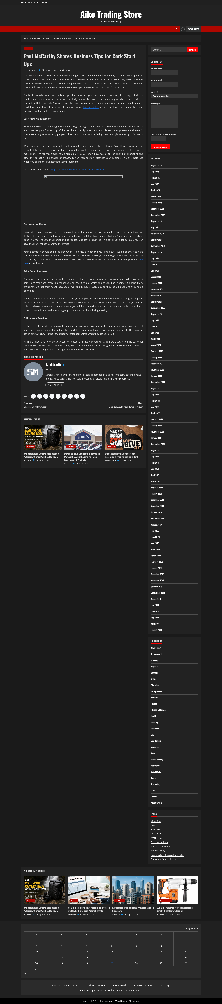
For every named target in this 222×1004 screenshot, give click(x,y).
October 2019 (156, 586)
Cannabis (154, 672)
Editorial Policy (158, 850)
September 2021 (158, 444)
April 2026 (155, 190)
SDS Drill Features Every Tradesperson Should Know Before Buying (175, 909)
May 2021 (155, 468)
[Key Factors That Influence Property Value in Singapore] (133, 890)
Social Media (156, 771)
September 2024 (158, 245)
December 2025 (157, 208)
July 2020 (155, 530)
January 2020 (156, 567)
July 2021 (155, 456)
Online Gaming (157, 759)
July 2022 (155, 394)
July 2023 (155, 320)
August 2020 (156, 524)
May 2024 (155, 270)
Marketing (155, 747)
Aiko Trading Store (111, 14)
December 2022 (157, 363)
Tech (153, 790)
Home (154, 825)
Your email (156, 80)
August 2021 (156, 450)
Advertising (156, 647)
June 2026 (155, 177)
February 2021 (157, 487)
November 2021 (157, 431)
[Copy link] (82, 396)
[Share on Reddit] (64, 396)
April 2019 (155, 623)
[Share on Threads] (76, 396)
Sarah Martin (32, 70)
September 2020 (158, 518)
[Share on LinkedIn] (45, 396)
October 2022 (156, 375)
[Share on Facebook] (33, 396)
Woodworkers (156, 802)
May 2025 (155, 227)
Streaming (155, 784)
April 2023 (155, 338)
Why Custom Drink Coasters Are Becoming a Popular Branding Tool (121, 455)
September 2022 (158, 382)
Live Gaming (156, 740)
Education (155, 685)
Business (28, 49)
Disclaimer (156, 833)
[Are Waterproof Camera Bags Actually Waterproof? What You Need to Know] (43, 437)
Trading (154, 796)
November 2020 (157, 506)
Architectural (156, 654)
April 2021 (155, 475)
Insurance (155, 728)
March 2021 (155, 481)
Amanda (29, 460)
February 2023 (157, 351)
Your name (156, 68)
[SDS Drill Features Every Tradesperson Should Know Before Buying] (177, 890)
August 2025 (156, 221)
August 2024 (156, 252)
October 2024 (156, 239)
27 (111, 963)
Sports (153, 777)
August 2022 (156, 388)
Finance (154, 703)
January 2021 (156, 493)
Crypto (154, 678)
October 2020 (157, 512)
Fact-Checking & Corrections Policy (167, 855)
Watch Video (193, 29)
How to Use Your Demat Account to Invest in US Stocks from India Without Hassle (89, 909)
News (153, 753)
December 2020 (157, 499)
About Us (155, 829)
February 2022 (157, 419)
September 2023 (158, 307)
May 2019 (155, 617)
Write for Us (157, 837)
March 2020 (156, 555)
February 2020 (157, 561)
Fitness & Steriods (158, 709)
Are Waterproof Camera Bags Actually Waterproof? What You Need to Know (41, 455)
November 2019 (157, 580)
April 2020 (155, 549)
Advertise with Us (159, 842)
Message (155, 103)
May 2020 (155, 543)
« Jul (25, 973)
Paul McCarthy (91, 106)
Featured (154, 697)
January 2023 (156, 357)
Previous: (35, 405)
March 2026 (156, 196)
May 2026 (155, 184)
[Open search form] (177, 29)
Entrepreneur (156, 691)
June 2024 (155, 264)
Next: (126, 405)
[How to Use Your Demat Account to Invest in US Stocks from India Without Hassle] (89, 890)
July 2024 (155, 258)
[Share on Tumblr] (70, 396)
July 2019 (155, 605)
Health (153, 716)
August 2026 (156, 165)
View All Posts (55, 384)
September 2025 (158, 215)
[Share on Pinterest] (58, 396)
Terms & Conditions (160, 846)
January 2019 (156, 629)
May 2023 (155, 332)
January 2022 (156, 425)
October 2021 (156, 437)
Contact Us (156, 820)
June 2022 (155, 400)
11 (61, 951)
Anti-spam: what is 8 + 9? (163, 134)
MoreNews (120, 1001)
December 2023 (157, 289)
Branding (154, 660)
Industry (154, 722)
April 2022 (155, 413)
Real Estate (155, 765)
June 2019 (155, 611)
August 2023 (156, 314)
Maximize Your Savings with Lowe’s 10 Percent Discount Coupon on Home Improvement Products (82, 457)
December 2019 (157, 574)
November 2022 (157, 369)
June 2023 (155, 326)
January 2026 (156, 202)
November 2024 (157, 233)
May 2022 (155, 406)
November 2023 (157, 295)
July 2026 (155, 171)
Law (152, 734)
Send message (160, 147)
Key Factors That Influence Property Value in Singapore (133, 909)
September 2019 (158, 592)
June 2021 (155, 462)
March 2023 (156, 344)
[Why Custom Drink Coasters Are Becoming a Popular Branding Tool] (124, 437)
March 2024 (156, 276)
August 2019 (156, 598)
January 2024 (156, 283)
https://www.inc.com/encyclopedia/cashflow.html (78, 169)
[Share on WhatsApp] (51, 396)
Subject (154, 91)
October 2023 (156, 301)
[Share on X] (39, 396)
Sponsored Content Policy (163, 859)
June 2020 (155, 536)
